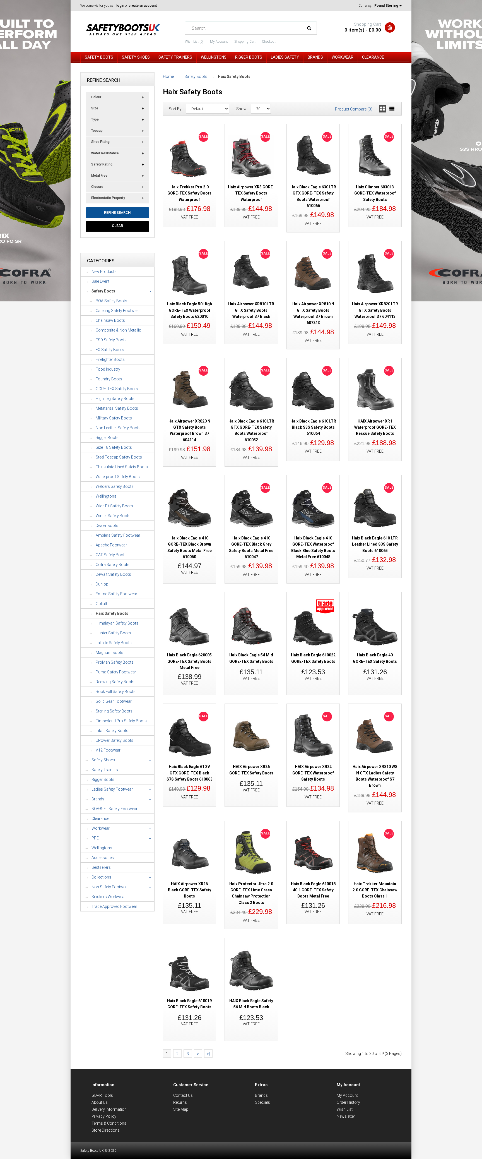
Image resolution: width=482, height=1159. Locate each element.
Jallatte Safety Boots (114, 642)
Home (168, 76)
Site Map (180, 1109)
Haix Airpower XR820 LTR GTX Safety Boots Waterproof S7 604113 (375, 310)
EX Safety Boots (110, 349)
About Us (99, 1102)
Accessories (102, 857)
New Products (104, 271)
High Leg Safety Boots (115, 398)
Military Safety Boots (114, 418)
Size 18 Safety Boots (114, 447)
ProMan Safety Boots (115, 662)
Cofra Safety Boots (112, 564)
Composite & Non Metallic (118, 330)
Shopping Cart (245, 42)
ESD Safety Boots (111, 340)
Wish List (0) (194, 42)
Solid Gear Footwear (114, 701)
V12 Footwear (108, 750)
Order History (348, 1102)
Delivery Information (109, 1109)
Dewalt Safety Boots (113, 574)
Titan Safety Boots (112, 730)
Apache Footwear (111, 545)
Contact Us (183, 1095)
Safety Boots (195, 76)
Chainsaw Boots (110, 320)
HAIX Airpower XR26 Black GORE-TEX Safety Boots (189, 890)
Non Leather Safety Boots (118, 428)
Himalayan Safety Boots (117, 623)
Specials (262, 1102)
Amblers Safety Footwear (118, 535)
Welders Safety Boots (115, 486)
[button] (325, 614)
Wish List (345, 1109)
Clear (117, 226)
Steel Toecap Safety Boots (119, 457)
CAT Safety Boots (111, 555)
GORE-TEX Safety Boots (117, 389)
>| (208, 1054)
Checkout (269, 42)
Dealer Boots (107, 525)
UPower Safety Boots (114, 740)
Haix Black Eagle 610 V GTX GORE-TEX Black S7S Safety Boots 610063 (190, 772)
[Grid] (382, 108)
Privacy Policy (103, 1116)
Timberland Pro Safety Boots (121, 721)
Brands (261, 1095)
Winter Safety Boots (113, 515)
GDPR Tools (102, 1095)
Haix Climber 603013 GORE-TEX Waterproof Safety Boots (375, 193)
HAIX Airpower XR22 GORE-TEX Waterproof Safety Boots (313, 772)
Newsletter (346, 1116)
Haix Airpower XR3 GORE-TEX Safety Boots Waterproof (251, 193)
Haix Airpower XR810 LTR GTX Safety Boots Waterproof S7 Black (251, 310)
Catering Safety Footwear (118, 310)
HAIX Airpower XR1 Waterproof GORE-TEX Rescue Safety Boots (375, 427)
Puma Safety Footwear (116, 672)
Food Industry (108, 369)
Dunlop (102, 584)
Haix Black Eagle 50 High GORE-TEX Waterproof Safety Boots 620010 (189, 310)
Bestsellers (101, 867)
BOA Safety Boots (111, 301)
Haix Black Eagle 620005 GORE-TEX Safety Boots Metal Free (189, 661)
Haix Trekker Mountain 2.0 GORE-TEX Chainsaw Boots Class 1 (375, 890)
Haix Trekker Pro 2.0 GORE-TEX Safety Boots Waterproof (189, 193)
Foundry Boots (109, 379)
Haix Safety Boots (112, 613)
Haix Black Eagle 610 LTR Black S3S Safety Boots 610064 (313, 427)
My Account (219, 42)
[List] (392, 108)
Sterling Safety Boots (114, 711)
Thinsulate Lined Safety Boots (122, 467)
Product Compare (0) (353, 109)
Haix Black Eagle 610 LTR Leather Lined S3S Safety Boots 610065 (375, 544)
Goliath (102, 603)
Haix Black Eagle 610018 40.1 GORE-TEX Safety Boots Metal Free (313, 890)
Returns (180, 1102)
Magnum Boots (109, 652)
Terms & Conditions (108, 1123)
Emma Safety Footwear (116, 594)
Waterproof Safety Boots (118, 476)
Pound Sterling (386, 6)
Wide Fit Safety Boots (114, 506)
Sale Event (100, 281)
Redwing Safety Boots (115, 682)
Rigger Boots (107, 437)
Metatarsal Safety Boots (117, 408)
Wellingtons (106, 496)
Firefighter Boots (110, 359)
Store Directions (105, 1130)
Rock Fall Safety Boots (116, 691)
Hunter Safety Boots (113, 633)
